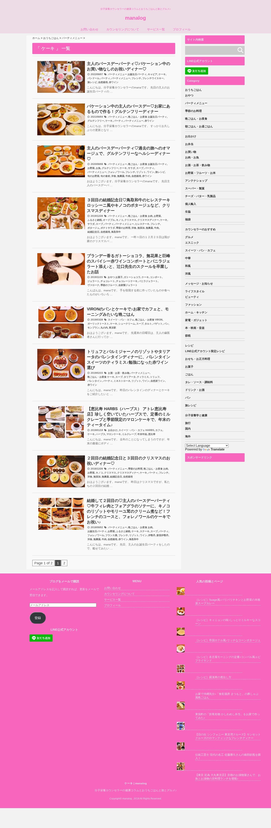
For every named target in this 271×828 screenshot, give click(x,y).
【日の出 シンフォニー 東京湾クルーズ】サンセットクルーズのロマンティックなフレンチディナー (228, 736)
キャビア (152, 74)
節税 (188, 335)
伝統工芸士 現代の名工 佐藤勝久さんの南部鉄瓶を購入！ (228, 756)
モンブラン (93, 327)
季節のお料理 (123, 228)
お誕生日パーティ (137, 74)
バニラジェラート (148, 281)
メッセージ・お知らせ (199, 283)
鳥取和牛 (116, 231)
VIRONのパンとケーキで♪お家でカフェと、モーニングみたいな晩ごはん (128, 312)
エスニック (192, 242)
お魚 (98, 168)
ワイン (150, 172)
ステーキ (144, 531)
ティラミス (143, 377)
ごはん (189, 374)
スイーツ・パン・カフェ (121, 319)
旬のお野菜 (93, 176)
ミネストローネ (122, 381)
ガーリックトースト (98, 323)
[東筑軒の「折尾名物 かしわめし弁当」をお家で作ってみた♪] (209, 706)
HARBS (149, 430)
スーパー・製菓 (195, 188)
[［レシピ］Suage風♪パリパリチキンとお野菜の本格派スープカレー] (209, 591)
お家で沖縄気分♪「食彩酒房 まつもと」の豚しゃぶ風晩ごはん (227, 695)
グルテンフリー (95, 120)
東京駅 (112, 327)
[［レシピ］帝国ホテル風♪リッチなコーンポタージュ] (209, 632)
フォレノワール (116, 172)
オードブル (109, 220)
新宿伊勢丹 (162, 535)
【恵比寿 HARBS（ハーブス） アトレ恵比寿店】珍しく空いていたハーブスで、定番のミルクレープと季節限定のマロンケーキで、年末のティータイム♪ (128, 417)
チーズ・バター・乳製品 (200, 196)
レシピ (189, 345)
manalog (135, 18)
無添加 (141, 228)
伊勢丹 (151, 535)
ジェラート (93, 281)
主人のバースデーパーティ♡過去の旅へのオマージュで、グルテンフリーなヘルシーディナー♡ (128, 153)
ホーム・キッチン (196, 312)
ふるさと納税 (94, 220)
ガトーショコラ (132, 277)
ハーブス (100, 434)
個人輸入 (190, 203)
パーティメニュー (117, 74)
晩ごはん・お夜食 (137, 116)
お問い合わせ (89, 29)
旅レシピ (92, 82)
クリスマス (130, 220)
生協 (188, 211)
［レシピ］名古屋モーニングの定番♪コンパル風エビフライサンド (227, 658)
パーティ (105, 78)
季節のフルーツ (109, 285)
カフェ (158, 430)
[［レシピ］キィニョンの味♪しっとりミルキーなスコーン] (209, 611)
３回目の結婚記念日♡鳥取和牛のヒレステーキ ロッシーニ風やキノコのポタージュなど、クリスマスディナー (128, 205)
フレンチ (136, 78)
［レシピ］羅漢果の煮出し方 (213, 677)
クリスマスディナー (148, 220)
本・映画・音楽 (195, 327)
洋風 (188, 273)
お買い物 (190, 151)
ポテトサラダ (108, 228)
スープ (139, 168)
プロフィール (182, 29)
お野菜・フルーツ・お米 (200, 172)
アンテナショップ (196, 180)
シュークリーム (126, 323)
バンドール (93, 78)
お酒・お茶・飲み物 (118, 373)
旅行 (188, 423)
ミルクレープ (129, 434)
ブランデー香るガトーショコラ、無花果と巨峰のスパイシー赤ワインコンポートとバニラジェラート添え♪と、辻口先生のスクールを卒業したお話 (128, 264)
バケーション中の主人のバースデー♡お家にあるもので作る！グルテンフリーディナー (128, 109)
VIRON (158, 319)
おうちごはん (193, 89)
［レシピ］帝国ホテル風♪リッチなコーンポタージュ (227, 640)
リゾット (141, 172)
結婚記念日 (93, 231)
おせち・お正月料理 (197, 358)
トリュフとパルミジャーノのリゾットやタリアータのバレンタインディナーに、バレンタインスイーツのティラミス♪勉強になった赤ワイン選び (128, 359)
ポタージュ (93, 228)
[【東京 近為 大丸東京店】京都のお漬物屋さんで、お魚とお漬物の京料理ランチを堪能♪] (209, 766)
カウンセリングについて (122, 29)
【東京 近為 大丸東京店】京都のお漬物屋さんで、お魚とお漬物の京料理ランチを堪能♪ (228, 776)
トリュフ (155, 377)
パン (166, 323)
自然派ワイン (158, 381)
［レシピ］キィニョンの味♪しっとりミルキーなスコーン (227, 621)
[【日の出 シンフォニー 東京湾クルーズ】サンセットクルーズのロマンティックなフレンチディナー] (209, 726)
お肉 (150, 216)
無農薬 (120, 176)
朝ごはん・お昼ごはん (199, 126)
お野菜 (91, 168)
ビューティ (192, 296)
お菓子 (119, 277)
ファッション (193, 304)
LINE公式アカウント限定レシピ (205, 351)
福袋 (188, 219)
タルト (148, 323)
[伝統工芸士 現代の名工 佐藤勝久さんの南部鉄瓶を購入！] (209, 746)
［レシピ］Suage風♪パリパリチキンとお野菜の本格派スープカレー (227, 601)
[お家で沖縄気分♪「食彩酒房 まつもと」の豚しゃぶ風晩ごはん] (209, 685)
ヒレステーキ (142, 224)
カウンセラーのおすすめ (200, 229)
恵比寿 (151, 434)
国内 (188, 428)
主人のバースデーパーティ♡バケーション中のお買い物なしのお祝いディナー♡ (128, 66)
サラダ (131, 168)
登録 (38, 618)
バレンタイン (94, 381)
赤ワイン (113, 82)
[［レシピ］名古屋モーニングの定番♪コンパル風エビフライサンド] (209, 648)
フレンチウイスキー (153, 78)
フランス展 (111, 535)
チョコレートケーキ (126, 281)
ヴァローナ (93, 285)
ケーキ (162, 74)
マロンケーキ (114, 434)
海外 (188, 436)
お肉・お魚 (192, 157)
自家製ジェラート (127, 285)
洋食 (113, 176)
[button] (61, 77)
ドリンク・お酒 (195, 389)
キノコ (119, 220)
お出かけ (112, 430)
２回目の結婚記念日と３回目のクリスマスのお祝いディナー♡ (128, 461)
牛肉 (128, 176)
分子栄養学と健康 (196, 415)
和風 (188, 265)
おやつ (111, 277)
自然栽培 (103, 82)
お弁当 (189, 144)
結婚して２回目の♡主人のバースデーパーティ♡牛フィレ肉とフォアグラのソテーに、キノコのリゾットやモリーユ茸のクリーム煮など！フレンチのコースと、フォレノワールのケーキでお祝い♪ (128, 511)
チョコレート (108, 281)
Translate (218, 449)
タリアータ (130, 377)
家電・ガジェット (196, 320)
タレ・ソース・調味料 (199, 382)
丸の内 (104, 327)
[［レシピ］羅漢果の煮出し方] (209, 669)
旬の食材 (105, 176)
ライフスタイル (195, 291)
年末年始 (142, 434)
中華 (188, 258)
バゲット (157, 323)
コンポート (156, 277)
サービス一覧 (156, 29)
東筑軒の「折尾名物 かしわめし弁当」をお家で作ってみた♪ (227, 716)
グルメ (189, 237)
